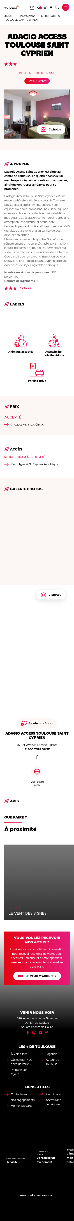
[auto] (51, 7)
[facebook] (37, 757)
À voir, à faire (19, 1054)
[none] (32, 7)
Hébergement (27, 16)
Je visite (12, 1162)
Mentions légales (21, 1105)
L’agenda (51, 1054)
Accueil (8, 16)
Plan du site (53, 1094)
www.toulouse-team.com (37, 1195)
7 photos (55, 129)
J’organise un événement (46, 1160)
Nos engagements (22, 1100)
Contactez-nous (21, 1094)
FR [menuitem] (32, 7)
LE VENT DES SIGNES (28, 913)
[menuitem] (32, 7)
